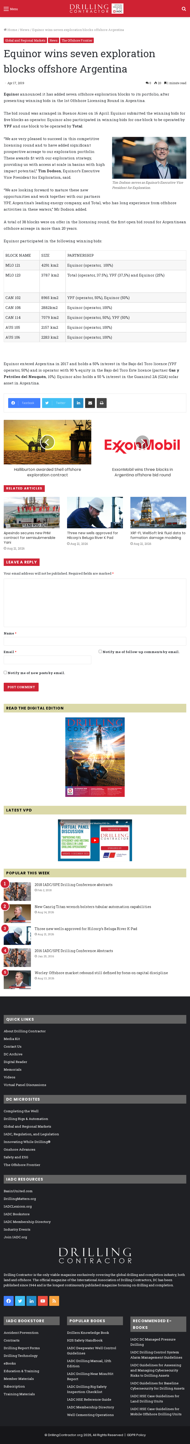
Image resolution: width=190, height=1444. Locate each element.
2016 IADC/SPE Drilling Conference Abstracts (74, 950)
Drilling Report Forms (22, 1348)
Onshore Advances (19, 1149)
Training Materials (19, 1394)
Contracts (12, 1340)
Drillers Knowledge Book (88, 1332)
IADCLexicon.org (18, 1206)
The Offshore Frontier (77, 40)
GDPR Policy (136, 1435)
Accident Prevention (21, 1332)
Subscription (14, 1386)
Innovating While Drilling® (27, 1142)
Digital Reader (15, 1062)
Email (10, 652)
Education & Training (21, 1371)
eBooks (10, 1363)
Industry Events (17, 1229)
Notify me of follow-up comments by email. (141, 652)
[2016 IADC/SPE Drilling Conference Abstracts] (17, 957)
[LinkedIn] (78, 403)
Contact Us (13, 1046)
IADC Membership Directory (27, 1221)
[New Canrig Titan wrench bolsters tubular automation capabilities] (17, 913)
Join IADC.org (15, 1237)
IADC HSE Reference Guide (89, 1399)
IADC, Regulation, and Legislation (31, 1134)
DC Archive (13, 1054)
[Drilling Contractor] (95, 8)
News (24, 29)
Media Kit (12, 1039)
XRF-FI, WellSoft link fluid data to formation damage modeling (158, 535)
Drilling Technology (21, 1355)
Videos (9, 1077)
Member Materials (19, 1378)
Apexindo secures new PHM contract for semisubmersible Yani (29, 538)
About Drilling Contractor (25, 1031)
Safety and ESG (16, 1157)
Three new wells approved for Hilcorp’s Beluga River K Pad (92, 535)
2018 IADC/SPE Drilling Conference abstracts (74, 884)
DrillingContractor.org (65, 1435)
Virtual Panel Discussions (25, 1085)
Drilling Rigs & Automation (26, 1118)
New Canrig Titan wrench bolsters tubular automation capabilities (93, 906)
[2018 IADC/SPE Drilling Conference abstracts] (17, 891)
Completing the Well (21, 1111)
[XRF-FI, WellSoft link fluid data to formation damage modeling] (158, 512)
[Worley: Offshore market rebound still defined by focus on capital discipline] (17, 979)
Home (12, 29)
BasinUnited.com (18, 1191)
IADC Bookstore (17, 1214)
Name (10, 633)
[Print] (102, 403)
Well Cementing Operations (90, 1415)
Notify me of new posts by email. (36, 673)
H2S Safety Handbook (85, 1340)
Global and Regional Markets (25, 40)
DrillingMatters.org (20, 1198)
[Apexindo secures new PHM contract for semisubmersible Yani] (32, 512)
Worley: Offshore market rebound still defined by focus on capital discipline (101, 972)
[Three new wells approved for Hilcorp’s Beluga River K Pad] (95, 512)
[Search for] (183, 10)
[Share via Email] (90, 403)
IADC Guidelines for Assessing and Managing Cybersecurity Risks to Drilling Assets (155, 1370)
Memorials (13, 1069)
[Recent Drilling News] (95, 795)
